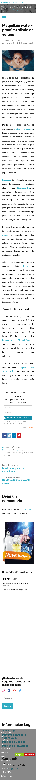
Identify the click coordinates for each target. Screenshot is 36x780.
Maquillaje (22, 450)
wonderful (6, 234)
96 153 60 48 (7, 2)
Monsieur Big (23, 187)
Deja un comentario (26, 43)
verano (30, 453)
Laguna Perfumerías (12, 40)
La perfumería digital (11, 5)
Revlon (26, 266)
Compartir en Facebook (4, 435)
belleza (7, 453)
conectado (26, 509)
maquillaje (23, 453)
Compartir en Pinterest (19, 435)
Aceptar (19, 754)
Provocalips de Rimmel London (17, 340)
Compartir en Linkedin (14, 435)
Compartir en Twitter (9, 435)
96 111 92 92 (19, 2)
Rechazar (29, 754)
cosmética (14, 453)
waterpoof (6, 456)
